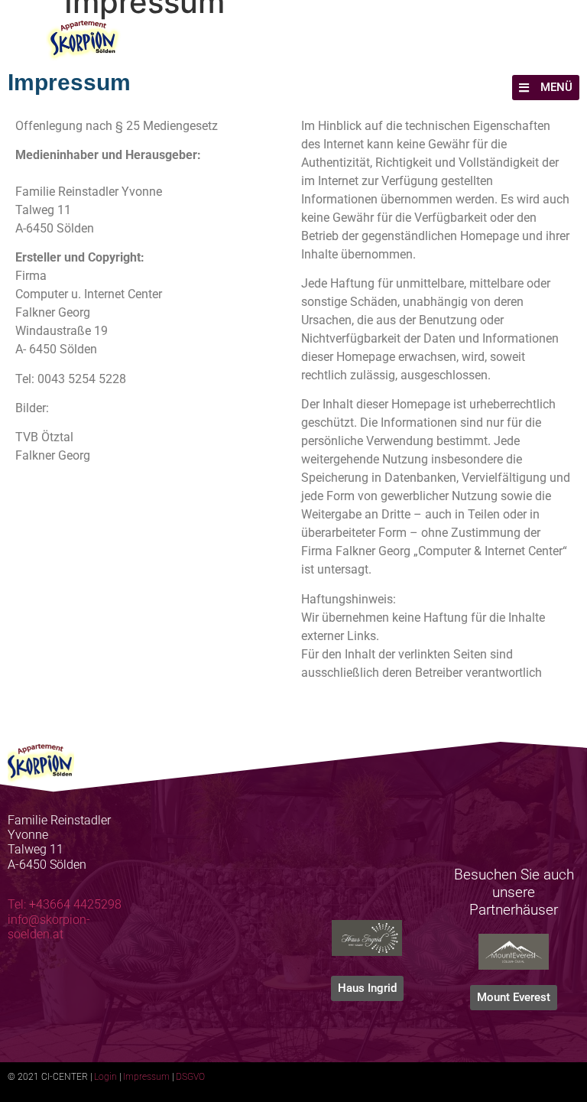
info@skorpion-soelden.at (49, 926)
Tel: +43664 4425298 (65, 904)
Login (105, 1076)
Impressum (146, 1076)
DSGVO (190, 1076)
